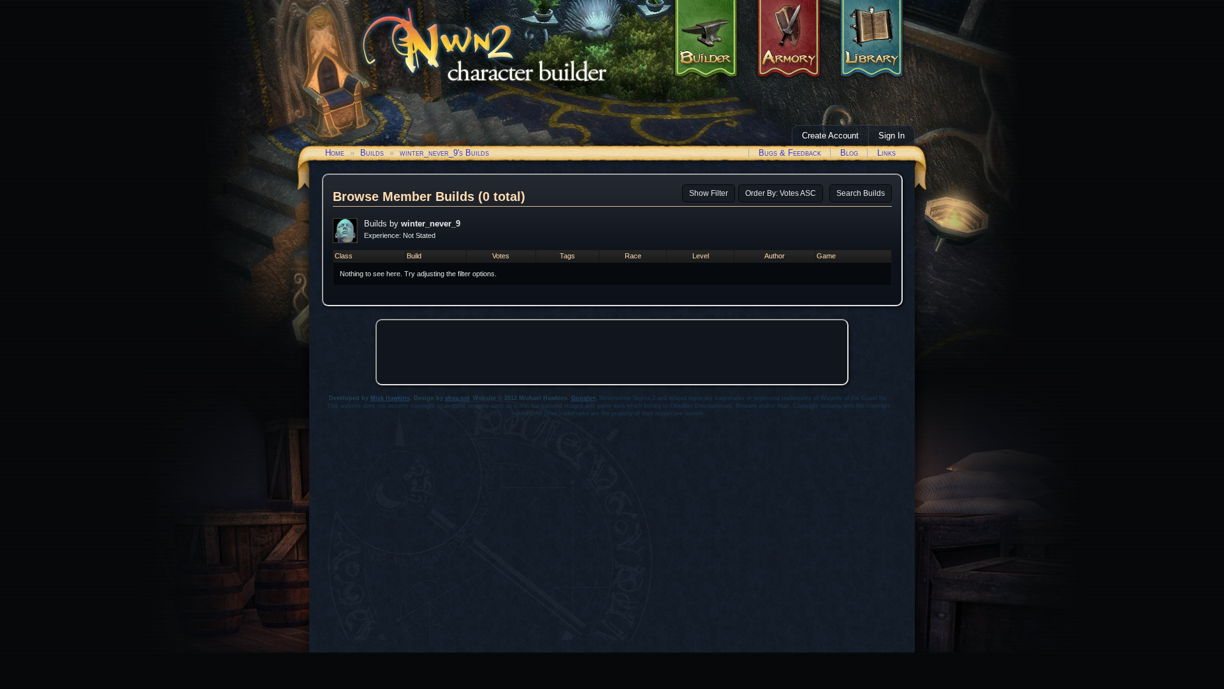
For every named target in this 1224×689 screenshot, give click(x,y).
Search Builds (860, 193)
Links (886, 153)
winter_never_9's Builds (444, 153)
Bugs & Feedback (790, 153)
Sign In (891, 135)
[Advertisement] (612, 352)
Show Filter (708, 193)
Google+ (583, 398)
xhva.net (457, 398)
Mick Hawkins (390, 398)
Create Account (830, 135)
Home (334, 153)
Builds (372, 153)
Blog (849, 153)
